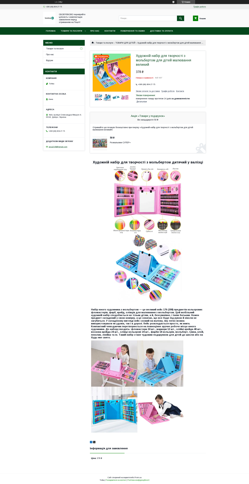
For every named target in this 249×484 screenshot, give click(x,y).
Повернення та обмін (132, 31)
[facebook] (91, 442)
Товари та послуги (71, 31)
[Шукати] (180, 18)
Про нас (94, 31)
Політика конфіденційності (138, 480)
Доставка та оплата (161, 31)
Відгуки (49, 60)
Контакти (109, 31)
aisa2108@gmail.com (58, 147)
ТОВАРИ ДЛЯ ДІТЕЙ (125, 43)
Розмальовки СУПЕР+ (120, 142)
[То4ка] (49, 23)
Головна (50, 31)
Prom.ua (138, 478)
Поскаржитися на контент (116, 480)
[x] (94, 442)
